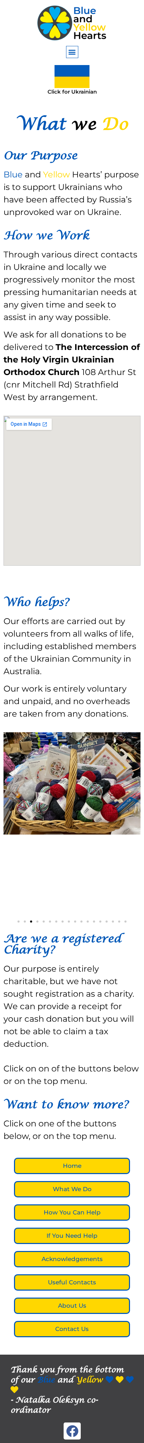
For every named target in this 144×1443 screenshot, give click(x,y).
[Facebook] (72, 1431)
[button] (72, 52)
